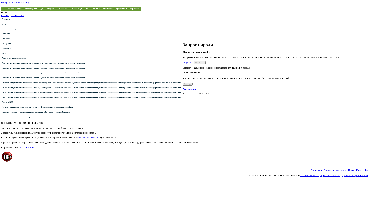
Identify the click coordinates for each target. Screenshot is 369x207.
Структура (6, 39)
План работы (7, 44)
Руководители (121, 9)
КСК (88, 9)
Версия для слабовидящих (103, 9)
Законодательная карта (335, 170)
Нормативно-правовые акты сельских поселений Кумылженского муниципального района (37, 107)
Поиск (351, 170)
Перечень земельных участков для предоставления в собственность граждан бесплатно (36, 112)
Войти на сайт (6, 4)
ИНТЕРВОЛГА (27, 147)
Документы (51, 9)
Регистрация (17, 4)
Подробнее (188, 62)
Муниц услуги (77, 9)
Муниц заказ (64, 9)
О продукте (316, 170)
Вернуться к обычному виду (15, 2)
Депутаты (6, 34)
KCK (4, 53)
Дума (42, 9)
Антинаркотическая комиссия (14, 58)
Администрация (31, 9)
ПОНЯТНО (199, 63)
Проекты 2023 (7, 102)
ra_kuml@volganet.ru (89, 137)
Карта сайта (362, 170)
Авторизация (17, 15)
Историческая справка (11, 29)
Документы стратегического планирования (19, 117)
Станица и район (15, 9)
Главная (5, 15)
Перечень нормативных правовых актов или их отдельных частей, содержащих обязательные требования (43, 63)
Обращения (134, 9)
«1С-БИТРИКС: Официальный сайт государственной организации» (334, 175)
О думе (4, 24)
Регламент (6, 19)
